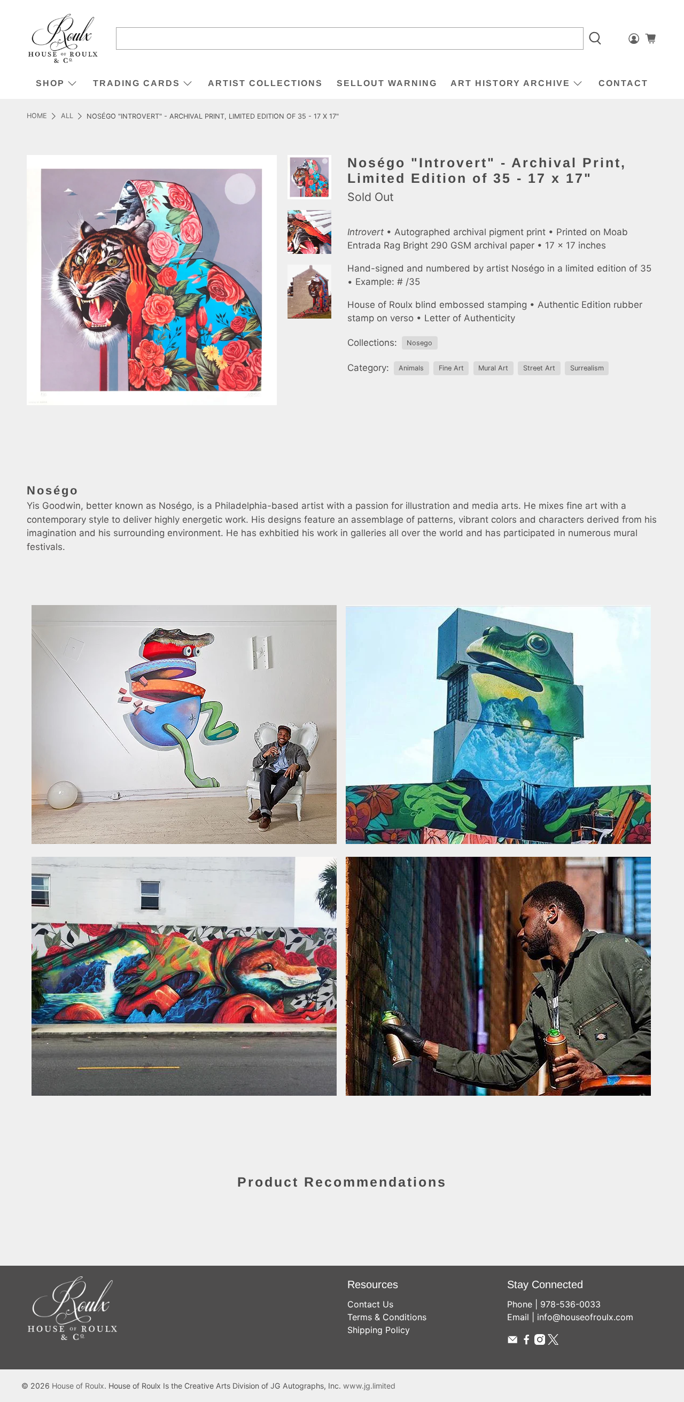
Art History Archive (510, 83)
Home (37, 116)
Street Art (539, 368)
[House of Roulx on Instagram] (539, 1341)
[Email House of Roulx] (512, 1341)
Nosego (419, 343)
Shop (50, 83)
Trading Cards (136, 83)
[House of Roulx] (63, 39)
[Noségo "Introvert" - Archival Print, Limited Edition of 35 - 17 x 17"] (152, 280)
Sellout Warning (387, 83)
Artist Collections (265, 83)
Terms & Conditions (386, 1317)
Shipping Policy (378, 1329)
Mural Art (493, 368)
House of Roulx (78, 1385)
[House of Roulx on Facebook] (526, 1341)
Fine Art (451, 368)
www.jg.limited (369, 1385)
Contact (623, 83)
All (67, 116)
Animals (411, 368)
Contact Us (370, 1304)
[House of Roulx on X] (553, 1341)
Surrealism (587, 368)
